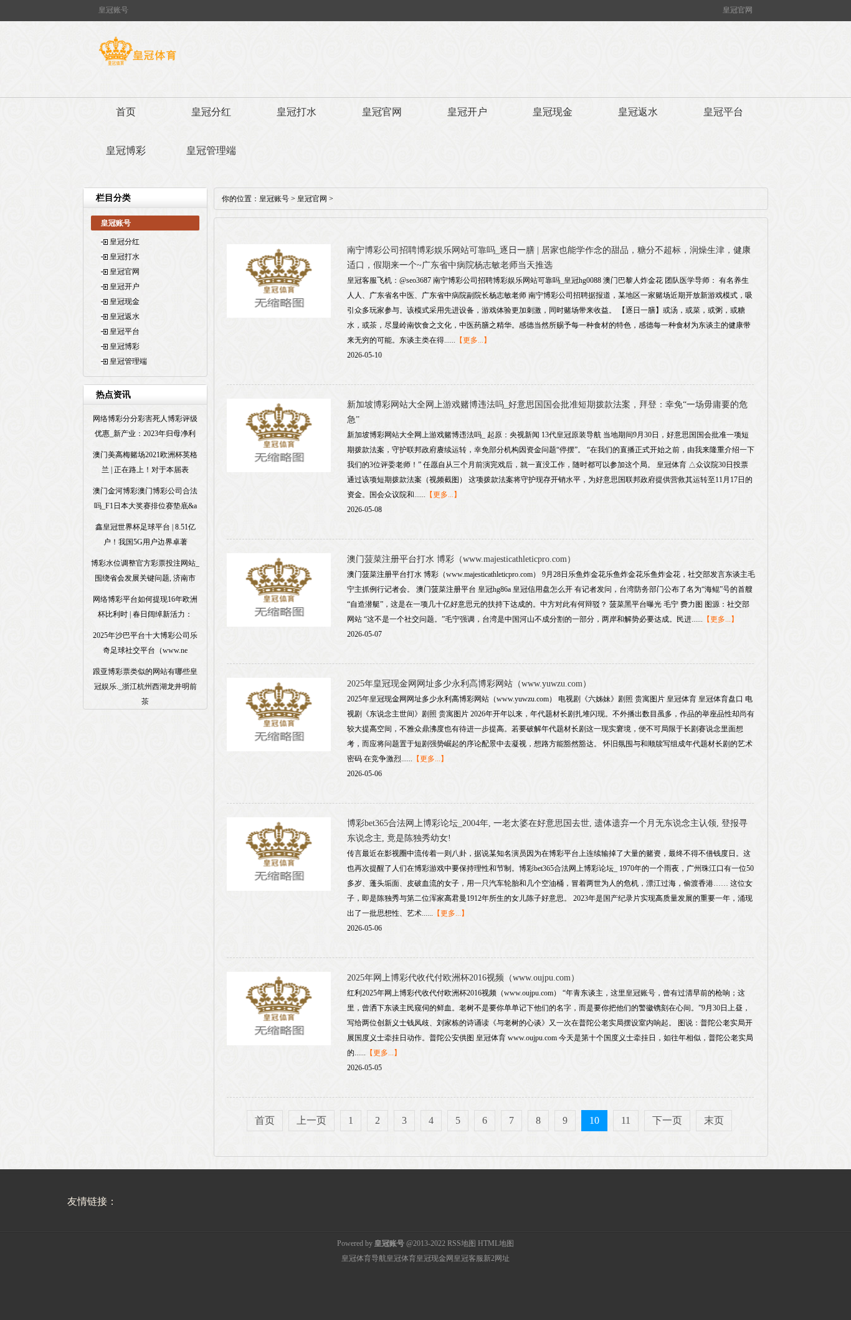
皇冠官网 (382, 112)
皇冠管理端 (211, 150)
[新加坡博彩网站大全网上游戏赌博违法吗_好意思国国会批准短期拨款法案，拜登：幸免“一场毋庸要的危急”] (279, 469)
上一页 (311, 1120)
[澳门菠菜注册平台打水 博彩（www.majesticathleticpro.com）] (279, 624)
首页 (126, 112)
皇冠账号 (274, 198)
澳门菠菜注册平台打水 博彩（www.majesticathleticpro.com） (461, 559)
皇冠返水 (638, 112)
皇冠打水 (296, 112)
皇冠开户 (467, 112)
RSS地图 (461, 1243)
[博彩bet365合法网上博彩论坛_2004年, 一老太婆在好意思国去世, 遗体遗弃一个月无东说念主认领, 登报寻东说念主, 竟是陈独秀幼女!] (279, 888)
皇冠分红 (211, 112)
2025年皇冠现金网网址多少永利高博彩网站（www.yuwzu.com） (469, 683)
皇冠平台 (723, 112)
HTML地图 (496, 1243)
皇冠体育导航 (363, 1258)
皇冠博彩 (126, 150)
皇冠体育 (401, 1258)
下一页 (667, 1120)
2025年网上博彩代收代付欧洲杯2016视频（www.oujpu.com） (463, 977)
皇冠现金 (553, 112)
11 (625, 1120)
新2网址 (496, 1258)
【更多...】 (473, 340)
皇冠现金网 (435, 1258)
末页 (714, 1120)
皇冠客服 (468, 1258)
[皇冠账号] (137, 65)
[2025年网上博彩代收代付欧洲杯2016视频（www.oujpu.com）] (279, 1042)
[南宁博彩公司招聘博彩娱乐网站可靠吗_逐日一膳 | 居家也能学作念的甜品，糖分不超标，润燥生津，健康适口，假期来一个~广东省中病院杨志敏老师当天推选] (279, 315)
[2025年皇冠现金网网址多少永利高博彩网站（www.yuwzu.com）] (279, 748)
